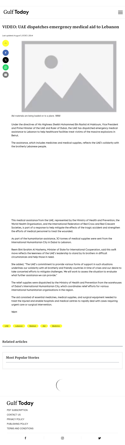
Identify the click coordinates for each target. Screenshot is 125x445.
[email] (6, 75)
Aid (44, 326)
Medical (32, 326)
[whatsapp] (6, 67)
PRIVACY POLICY (15, 419)
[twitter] (6, 60)
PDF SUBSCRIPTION (17, 410)
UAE (7, 326)
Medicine (56, 326)
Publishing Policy (17, 423)
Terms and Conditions (20, 428)
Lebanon (19, 326)
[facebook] (6, 53)
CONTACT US (14, 414)
